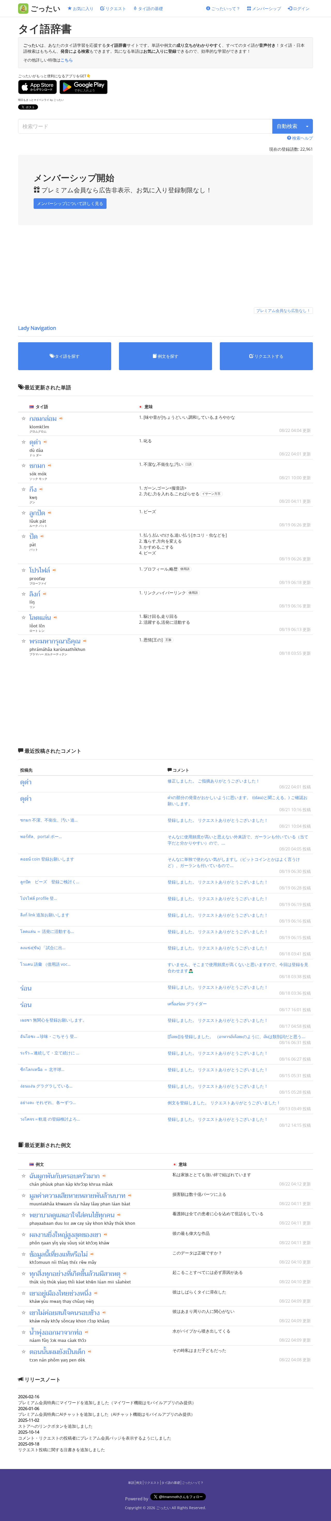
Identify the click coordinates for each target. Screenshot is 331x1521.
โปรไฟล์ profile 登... (38, 898)
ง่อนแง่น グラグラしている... (46, 1086)
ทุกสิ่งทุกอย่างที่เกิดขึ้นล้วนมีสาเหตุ (75, 1273)
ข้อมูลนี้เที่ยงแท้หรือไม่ (58, 1254)
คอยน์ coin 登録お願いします (47, 859)
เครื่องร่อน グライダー (187, 1003)
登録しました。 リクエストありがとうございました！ (218, 820)
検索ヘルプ (302, 138)
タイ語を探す (67, 356)
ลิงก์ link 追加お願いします (44, 915)
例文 (139, 1482)
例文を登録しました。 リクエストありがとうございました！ (224, 1102)
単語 (131, 1482)
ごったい (163, 1507)
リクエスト (115, 8)
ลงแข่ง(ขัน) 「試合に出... (42, 947)
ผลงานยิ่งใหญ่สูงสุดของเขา (65, 1234)
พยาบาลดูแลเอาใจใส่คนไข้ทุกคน (72, 1215)
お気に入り (83, 8)
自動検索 (287, 126)
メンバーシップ (266, 8)
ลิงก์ (34, 594)
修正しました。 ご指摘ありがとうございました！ (214, 780)
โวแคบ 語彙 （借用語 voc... (45, 964)
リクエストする (268, 356)
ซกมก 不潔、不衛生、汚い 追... (49, 820)
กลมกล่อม (43, 418)
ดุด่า (35, 442)
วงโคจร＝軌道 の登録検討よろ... (50, 1119)
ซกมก (37, 465)
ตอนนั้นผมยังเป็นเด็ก (57, 1352)
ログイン (301, 8)
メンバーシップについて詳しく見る (70, 203)
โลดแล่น (40, 617)
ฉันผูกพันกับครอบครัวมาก (64, 1176)
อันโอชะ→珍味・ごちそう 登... (48, 1036)
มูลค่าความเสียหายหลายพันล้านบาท (77, 1195)
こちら (67, 60)
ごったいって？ (225, 8)
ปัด (33, 536)
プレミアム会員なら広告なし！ (283, 310)
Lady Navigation (37, 327)
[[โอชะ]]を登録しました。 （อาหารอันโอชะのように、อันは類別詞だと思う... (236, 1036)
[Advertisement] (165, 269)
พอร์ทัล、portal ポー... (41, 836)
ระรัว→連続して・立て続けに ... (49, 1053)
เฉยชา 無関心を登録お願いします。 (53, 1020)
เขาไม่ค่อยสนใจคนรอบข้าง (64, 1312)
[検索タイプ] (307, 126)
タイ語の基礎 (150, 8)
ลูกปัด (37, 513)
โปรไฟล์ (39, 570)
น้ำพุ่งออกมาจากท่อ (55, 1332)
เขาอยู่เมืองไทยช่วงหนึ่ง (60, 1293)
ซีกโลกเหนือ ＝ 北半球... (42, 1069)
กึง (33, 489)
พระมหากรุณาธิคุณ (54, 641)
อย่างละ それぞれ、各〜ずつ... (48, 1102)
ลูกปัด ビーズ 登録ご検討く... (49, 882)
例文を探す (167, 356)
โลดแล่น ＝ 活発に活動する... (47, 931)
